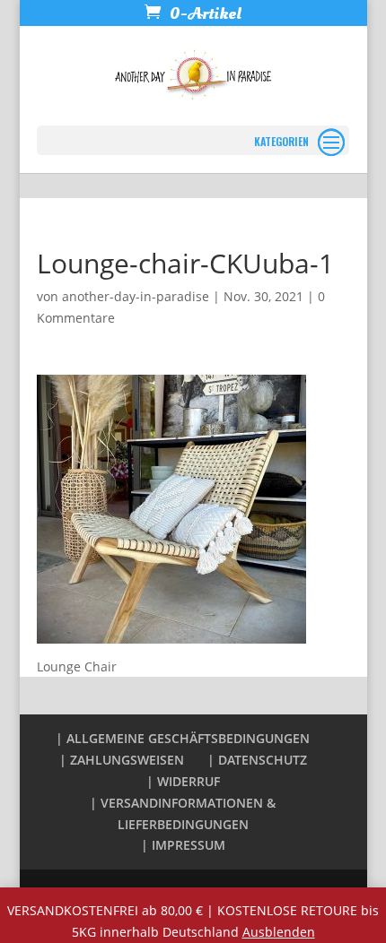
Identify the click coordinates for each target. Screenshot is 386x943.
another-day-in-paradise (135, 296)
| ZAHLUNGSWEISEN (121, 759)
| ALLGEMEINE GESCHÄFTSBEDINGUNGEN (183, 738)
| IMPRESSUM (183, 844)
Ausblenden (278, 931)
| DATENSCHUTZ (257, 759)
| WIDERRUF (183, 781)
